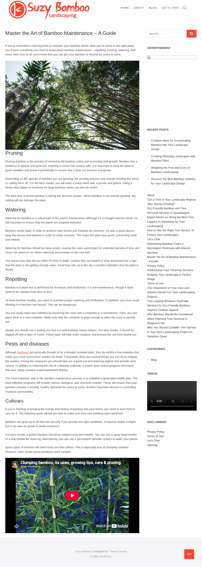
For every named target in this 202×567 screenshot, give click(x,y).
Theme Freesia (118, 551)
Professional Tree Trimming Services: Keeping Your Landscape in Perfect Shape (170, 275)
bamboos (23, 352)
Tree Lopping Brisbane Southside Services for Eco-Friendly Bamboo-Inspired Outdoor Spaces (169, 305)
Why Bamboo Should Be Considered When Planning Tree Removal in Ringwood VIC (170, 319)
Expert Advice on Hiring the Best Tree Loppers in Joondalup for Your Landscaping (170, 222)
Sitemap (152, 445)
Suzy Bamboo (83, 551)
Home (125, 7)
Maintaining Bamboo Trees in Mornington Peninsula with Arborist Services (168, 248)
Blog (153, 7)
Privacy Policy (155, 265)
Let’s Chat (170, 7)
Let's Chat (153, 239)
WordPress (105, 556)
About (139, 7)
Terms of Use (155, 283)
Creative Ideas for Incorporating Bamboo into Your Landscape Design (171, 145)
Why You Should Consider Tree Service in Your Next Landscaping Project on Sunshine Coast (171, 332)
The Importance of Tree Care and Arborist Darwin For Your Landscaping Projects (171, 292)
